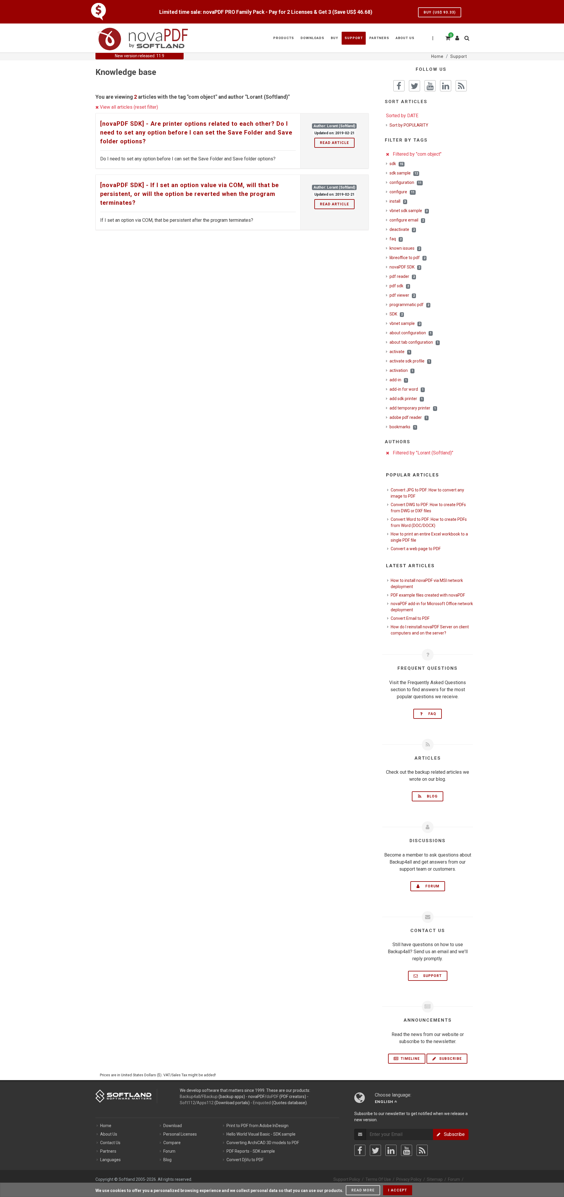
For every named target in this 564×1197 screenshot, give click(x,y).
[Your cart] (447, 37)
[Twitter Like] (414, 85)
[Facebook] (359, 1150)
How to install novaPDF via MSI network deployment (427, 583)
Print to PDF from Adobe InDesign (257, 1125)
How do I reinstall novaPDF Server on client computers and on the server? (430, 629)
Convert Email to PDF (410, 618)
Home (105, 1125)
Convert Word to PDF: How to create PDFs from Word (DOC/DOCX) (429, 522)
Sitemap (435, 1179)
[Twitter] (375, 1150)
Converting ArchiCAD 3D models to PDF (262, 1142)
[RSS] (422, 1150)
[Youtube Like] (430, 85)
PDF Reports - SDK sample (250, 1151)
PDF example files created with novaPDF (428, 595)
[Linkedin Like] (445, 85)
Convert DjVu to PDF (244, 1159)
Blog (430, 796)
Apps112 (205, 1102)
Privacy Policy (409, 1179)
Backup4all (190, 1096)
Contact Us (110, 1142)
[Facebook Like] (398, 85)
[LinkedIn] (391, 1150)
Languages (110, 1159)
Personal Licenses (180, 1134)
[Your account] (457, 36)
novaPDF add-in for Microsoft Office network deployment (432, 606)
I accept (397, 1190)
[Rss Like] (461, 85)
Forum (430, 886)
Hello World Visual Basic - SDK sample (261, 1134)
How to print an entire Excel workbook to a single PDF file (429, 537)
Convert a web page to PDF (416, 548)
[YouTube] (406, 1150)
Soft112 (187, 1102)
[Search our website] (466, 37)
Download (172, 1125)
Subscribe (450, 1059)
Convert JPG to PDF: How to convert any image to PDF (427, 493)
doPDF (272, 1096)
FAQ (430, 714)
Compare (172, 1142)
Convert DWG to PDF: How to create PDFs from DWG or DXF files (428, 507)
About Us (108, 1134)
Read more (363, 1190)
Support (430, 976)
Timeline (410, 1059)
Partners (108, 1151)
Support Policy (346, 1179)
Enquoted (262, 1102)
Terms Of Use (378, 1179)
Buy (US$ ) (440, 12)
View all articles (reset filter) (128, 107)
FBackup (210, 1096)
